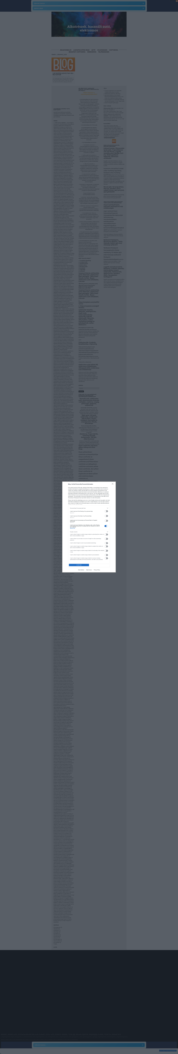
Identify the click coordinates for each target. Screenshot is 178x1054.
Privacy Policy (97, 569)
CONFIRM (79, 565)
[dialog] (89, 527)
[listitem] (89, 508)
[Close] (113, 484)
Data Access (89, 569)
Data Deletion (81, 569)
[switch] (106, 511)
